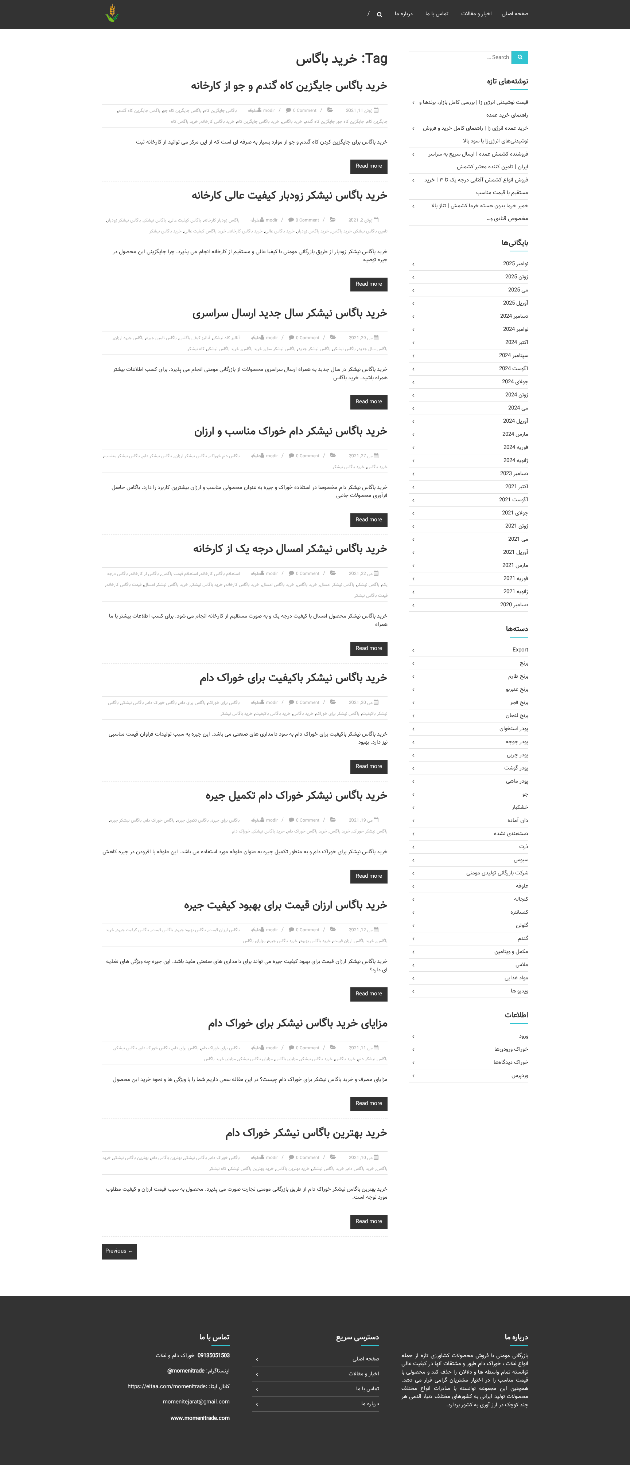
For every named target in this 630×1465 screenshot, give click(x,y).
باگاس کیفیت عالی (185, 220)
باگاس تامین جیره (161, 338)
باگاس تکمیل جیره (193, 820)
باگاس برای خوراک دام (220, 1048)
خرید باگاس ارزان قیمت (353, 941)
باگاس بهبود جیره (191, 930)
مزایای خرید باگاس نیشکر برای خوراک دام (298, 1023)
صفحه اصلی (515, 14)
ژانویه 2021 (515, 592)
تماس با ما (436, 14)
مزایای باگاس (254, 941)
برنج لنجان (517, 716)
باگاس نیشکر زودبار (124, 220)
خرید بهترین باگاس (293, 1169)
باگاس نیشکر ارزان (191, 456)
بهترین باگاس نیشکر (131, 1158)
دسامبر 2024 (514, 316)
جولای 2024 (515, 382)
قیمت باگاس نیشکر (371, 595)
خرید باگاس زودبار (313, 231)
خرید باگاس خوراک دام (307, 831)
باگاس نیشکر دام (157, 456)
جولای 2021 (515, 513)
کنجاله (521, 899)
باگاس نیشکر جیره (126, 820)
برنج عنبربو (517, 689)
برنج (524, 663)
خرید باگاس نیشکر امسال (166, 584)
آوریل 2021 (515, 552)
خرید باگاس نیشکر (165, 231)
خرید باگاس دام (360, 1169)
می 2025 (518, 290)
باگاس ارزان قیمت (224, 930)
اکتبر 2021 (516, 487)
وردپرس (520, 1076)
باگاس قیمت (162, 930)
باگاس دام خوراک (225, 456)
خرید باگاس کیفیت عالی (205, 231)
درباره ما (404, 14)
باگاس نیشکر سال (280, 349)
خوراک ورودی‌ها (511, 1049)
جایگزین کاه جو (351, 121)
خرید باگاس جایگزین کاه (258, 121)
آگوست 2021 (513, 500)
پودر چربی (517, 755)
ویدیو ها (519, 991)
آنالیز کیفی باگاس (194, 338)
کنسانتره (519, 912)
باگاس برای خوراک (224, 703)
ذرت (523, 847)
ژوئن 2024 (516, 395)
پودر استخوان (513, 729)
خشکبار (520, 807)
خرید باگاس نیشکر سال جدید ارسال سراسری (290, 313)
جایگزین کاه (377, 121)
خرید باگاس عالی (280, 231)
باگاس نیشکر (155, 220)
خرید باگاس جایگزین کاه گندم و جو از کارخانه (289, 86)
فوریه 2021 (515, 579)
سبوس (521, 860)
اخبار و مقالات (476, 14)
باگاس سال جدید (373, 349)
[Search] (520, 57)
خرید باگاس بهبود (315, 941)
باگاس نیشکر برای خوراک (337, 713)
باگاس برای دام (192, 703)
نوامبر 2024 (515, 329)
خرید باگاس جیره (283, 941)
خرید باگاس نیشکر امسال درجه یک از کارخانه (290, 549)
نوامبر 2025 (515, 264)
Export (520, 650)
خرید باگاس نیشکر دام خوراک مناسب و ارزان (291, 431)
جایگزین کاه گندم (320, 121)
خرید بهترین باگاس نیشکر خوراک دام (307, 1133)
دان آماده (518, 820)
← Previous (119, 1251)
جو (525, 794)
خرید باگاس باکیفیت (273, 713)
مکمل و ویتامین (511, 952)
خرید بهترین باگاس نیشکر (251, 1169)
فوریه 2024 (515, 447)
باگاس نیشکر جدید (314, 349)
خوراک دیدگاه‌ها (511, 1062)
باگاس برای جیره (225, 820)
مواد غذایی (516, 978)
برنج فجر (519, 702)
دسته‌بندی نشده (511, 834)
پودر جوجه (517, 742)
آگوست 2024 (513, 369)
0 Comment (304, 110)
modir (269, 110)
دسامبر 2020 (514, 605)
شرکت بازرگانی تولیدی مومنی (497, 873)
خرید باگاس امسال (278, 584)
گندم (523, 939)
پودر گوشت (516, 768)
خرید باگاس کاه (184, 121)
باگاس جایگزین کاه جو (182, 110)
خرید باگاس (292, 121)
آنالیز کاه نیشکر (226, 338)
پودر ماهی (517, 781)
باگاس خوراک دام (162, 703)
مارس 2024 (515, 434)
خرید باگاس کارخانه (217, 121)
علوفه (252, 110)
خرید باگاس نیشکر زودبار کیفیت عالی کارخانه (290, 195)
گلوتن (522, 925)
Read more (369, 166)
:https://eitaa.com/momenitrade (168, 1387)
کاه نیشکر (196, 349)
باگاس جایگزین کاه (220, 110)
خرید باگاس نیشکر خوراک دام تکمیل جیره (297, 795)
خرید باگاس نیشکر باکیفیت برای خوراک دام (294, 678)
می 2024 (518, 408)
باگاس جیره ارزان (129, 338)
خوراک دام (241, 831)
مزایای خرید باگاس (220, 1059)
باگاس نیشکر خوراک (370, 831)
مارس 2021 (515, 565)
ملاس (522, 965)
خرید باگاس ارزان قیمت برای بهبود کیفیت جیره (286, 905)
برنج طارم (518, 676)
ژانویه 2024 (515, 461)
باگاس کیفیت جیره (133, 930)
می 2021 (518, 539)
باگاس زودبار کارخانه (222, 220)
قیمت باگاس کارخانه (123, 584)
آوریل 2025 (515, 303)
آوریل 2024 (515, 421)
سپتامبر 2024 (513, 356)
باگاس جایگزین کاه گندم (139, 110)
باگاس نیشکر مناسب (122, 456)
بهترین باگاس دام (166, 1158)
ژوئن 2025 (516, 277)
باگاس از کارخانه (145, 574)
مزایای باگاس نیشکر (255, 1059)
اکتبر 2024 (516, 342)
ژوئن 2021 (516, 526)
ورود (523, 1036)
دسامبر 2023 (514, 474)
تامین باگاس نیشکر (371, 231)
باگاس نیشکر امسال (337, 584)
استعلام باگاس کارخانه (220, 574)
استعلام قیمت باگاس (180, 574)
